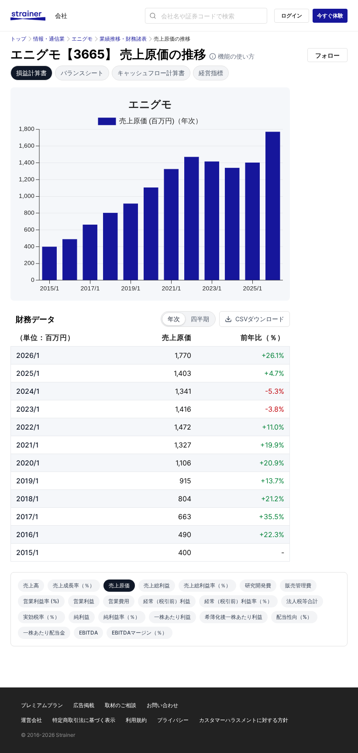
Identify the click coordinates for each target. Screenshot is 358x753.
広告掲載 (83, 705)
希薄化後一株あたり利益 (233, 617)
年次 (174, 319)
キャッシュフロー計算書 (151, 72)
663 (184, 516)
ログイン (291, 15)
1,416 (183, 409)
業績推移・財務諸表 (123, 38)
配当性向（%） (294, 617)
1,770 (183, 355)
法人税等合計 (302, 601)
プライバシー (173, 720)
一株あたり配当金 (44, 632)
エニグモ (82, 38)
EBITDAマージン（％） (139, 632)
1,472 (182, 427)
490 (184, 534)
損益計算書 (31, 72)
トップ (18, 38)
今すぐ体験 (330, 15)
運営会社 (31, 720)
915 (185, 480)
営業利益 (83, 601)
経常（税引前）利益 (166, 601)
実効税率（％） (41, 617)
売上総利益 (157, 585)
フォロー (327, 55)
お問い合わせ (162, 705)
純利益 (82, 617)
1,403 (182, 373)
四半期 (200, 319)
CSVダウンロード (259, 319)
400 (184, 552)
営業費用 (118, 601)
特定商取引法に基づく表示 (83, 720)
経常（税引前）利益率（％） (238, 601)
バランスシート (82, 72)
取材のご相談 (120, 705)
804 (184, 498)
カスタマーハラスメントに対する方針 (243, 720)
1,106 (183, 462)
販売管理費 (298, 585)
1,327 (182, 445)
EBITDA (88, 632)
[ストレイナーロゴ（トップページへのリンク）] (32, 15)
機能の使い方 (235, 56)
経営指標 (211, 72)
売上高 (31, 585)
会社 (61, 15)
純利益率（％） (121, 617)
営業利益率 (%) (41, 601)
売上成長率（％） (74, 585)
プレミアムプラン (42, 705)
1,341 (183, 391)
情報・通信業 (49, 38)
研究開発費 (258, 585)
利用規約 (136, 720)
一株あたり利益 (172, 617)
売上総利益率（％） (207, 585)
